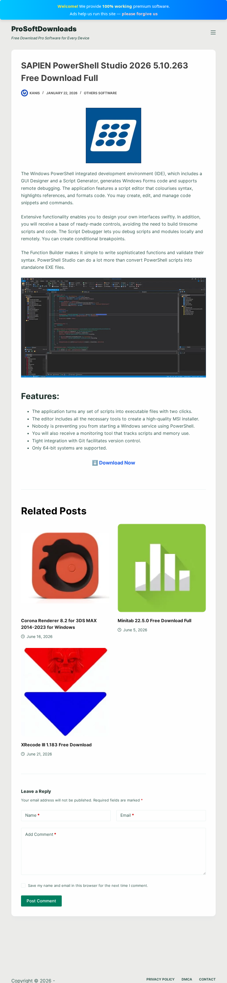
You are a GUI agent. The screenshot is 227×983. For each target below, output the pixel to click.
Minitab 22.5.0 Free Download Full (154, 620)
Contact (207, 979)
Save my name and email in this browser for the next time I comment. (88, 885)
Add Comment (40, 834)
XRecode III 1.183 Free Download (56, 744)
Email (127, 815)
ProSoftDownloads (44, 29)
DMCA (187, 979)
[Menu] (213, 32)
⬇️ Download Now (113, 463)
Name (32, 815)
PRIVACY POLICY (160, 979)
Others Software (100, 93)
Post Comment (41, 900)
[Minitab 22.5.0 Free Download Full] (162, 568)
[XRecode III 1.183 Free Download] (65, 692)
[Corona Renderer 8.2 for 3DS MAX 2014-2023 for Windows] (65, 568)
